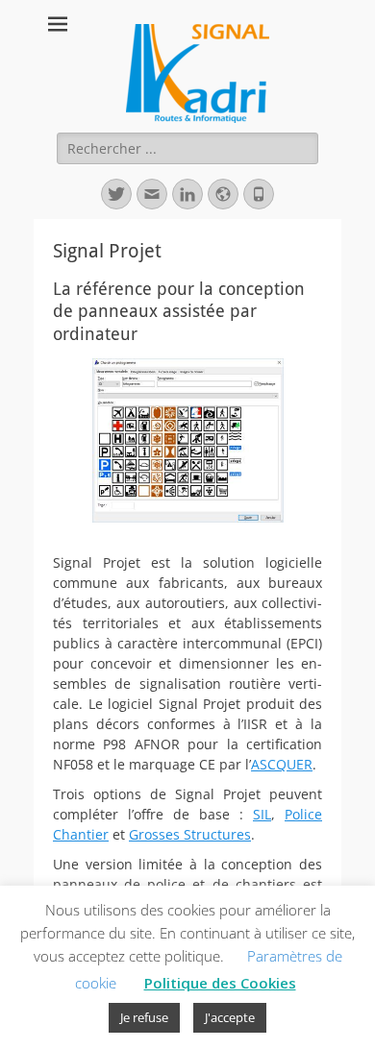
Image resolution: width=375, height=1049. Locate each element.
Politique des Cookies (220, 982)
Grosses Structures (190, 834)
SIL (262, 814)
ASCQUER (281, 764)
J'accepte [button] (230, 1017)
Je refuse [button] (144, 1017)
